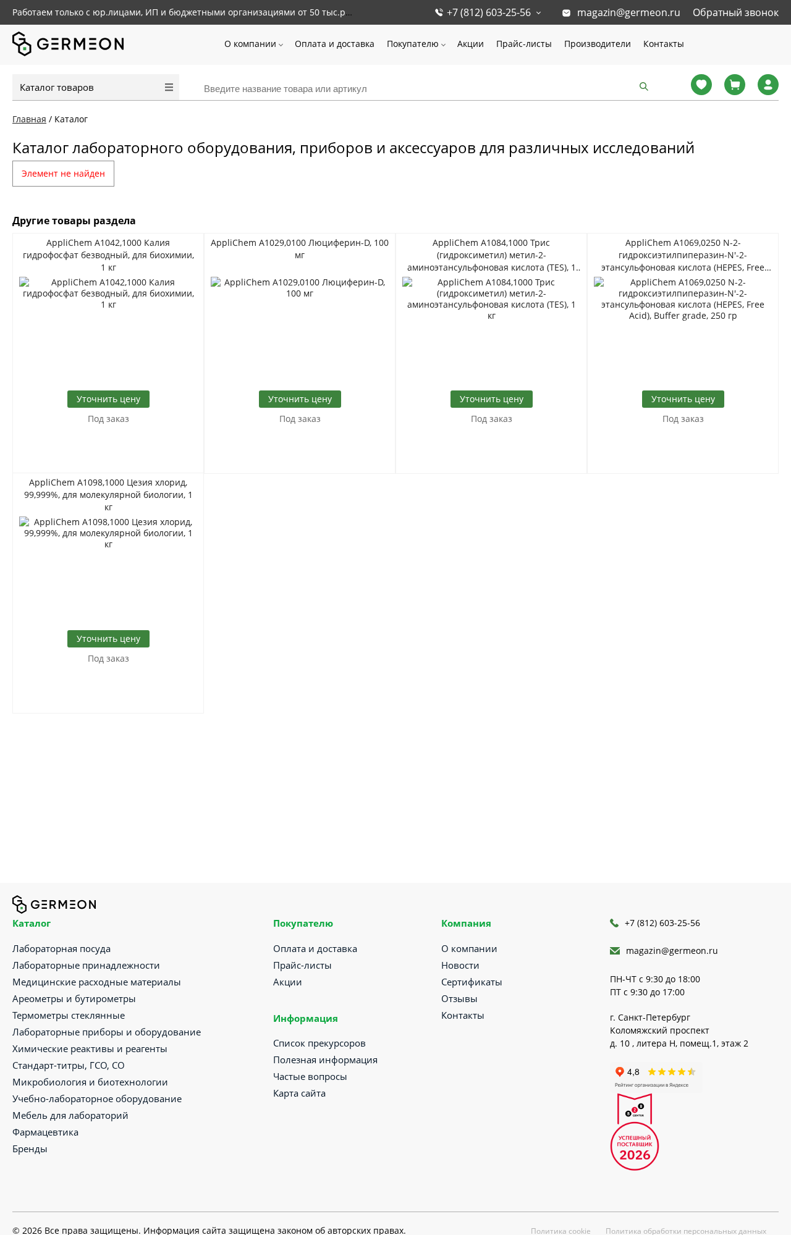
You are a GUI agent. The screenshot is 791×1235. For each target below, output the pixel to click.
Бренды (30, 1148)
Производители (597, 43)
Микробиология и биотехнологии (90, 1082)
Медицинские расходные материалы (96, 982)
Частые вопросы (310, 1076)
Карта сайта (299, 1093)
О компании (250, 43)
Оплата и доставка (334, 43)
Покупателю (413, 43)
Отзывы (459, 998)
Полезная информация (325, 1059)
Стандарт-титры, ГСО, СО (68, 1065)
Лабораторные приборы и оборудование (106, 1032)
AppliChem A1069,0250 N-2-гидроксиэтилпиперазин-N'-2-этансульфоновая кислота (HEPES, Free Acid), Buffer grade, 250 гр (682, 255)
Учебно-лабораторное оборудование (97, 1098)
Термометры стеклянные (68, 1015)
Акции (470, 43)
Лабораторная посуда (61, 948)
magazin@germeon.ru (628, 12)
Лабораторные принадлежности (86, 965)
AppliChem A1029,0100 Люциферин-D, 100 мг (300, 249)
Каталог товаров (57, 87)
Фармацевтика (45, 1132)
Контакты (663, 43)
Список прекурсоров (319, 1043)
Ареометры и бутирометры (74, 998)
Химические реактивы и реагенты (89, 1048)
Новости (460, 965)
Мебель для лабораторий (70, 1115)
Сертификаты (471, 982)
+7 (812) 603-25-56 (489, 12)
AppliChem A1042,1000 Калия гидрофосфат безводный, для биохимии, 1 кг (108, 255)
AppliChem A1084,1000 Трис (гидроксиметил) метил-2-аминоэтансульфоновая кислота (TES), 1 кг (491, 255)
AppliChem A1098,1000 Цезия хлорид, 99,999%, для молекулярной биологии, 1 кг (108, 494)
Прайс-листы (524, 43)
